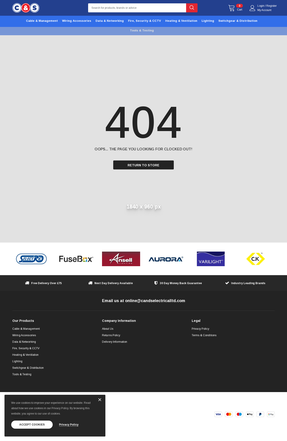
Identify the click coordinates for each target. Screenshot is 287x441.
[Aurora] (166, 259)
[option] (31, 259)
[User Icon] (252, 8)
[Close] (100, 400)
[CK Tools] (256, 259)
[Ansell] (121, 259)
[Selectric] (31, 259)
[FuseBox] (76, 259)
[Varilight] (211, 259)
